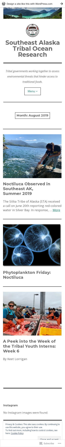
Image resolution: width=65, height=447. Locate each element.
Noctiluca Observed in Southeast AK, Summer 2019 (26, 188)
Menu (31, 91)
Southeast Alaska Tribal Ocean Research (32, 48)
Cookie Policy (17, 433)
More (56, 210)
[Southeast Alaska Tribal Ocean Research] (32, 13)
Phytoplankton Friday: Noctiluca (27, 275)
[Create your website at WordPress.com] (32, 3)
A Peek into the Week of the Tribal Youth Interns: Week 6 (29, 346)
